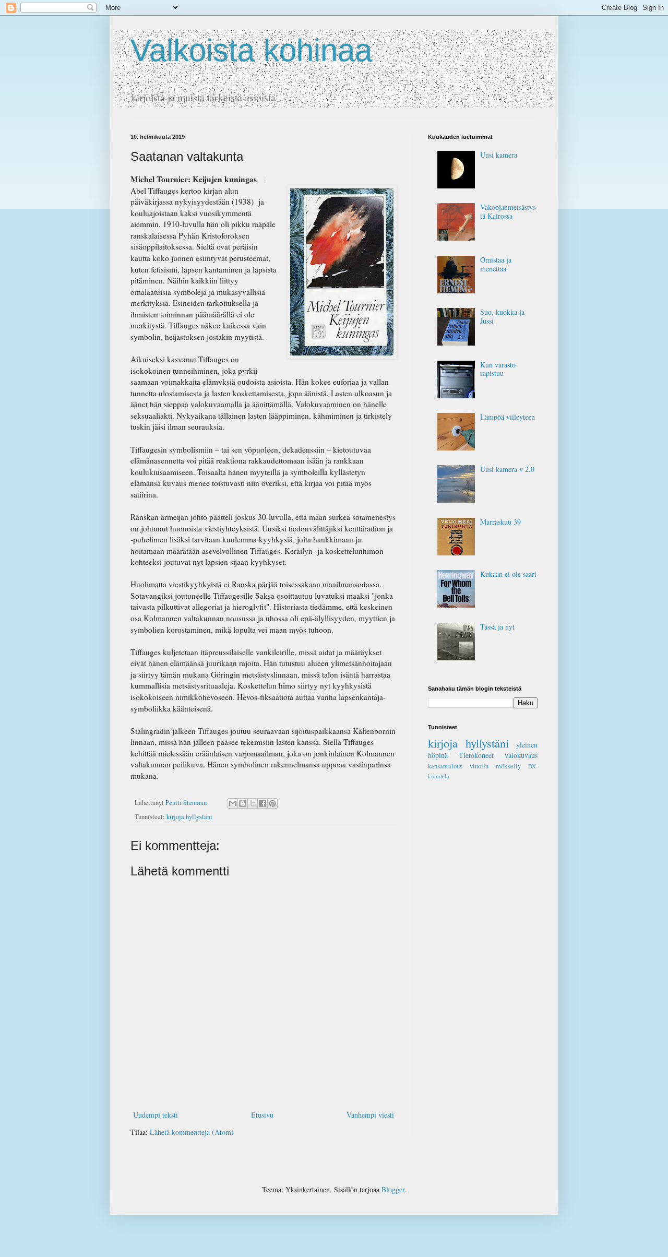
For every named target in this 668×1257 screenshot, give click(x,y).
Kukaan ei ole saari (508, 574)
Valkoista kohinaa (251, 50)
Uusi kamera (498, 155)
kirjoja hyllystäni (189, 816)
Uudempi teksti (155, 1115)
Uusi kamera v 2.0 (507, 469)
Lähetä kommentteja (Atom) (192, 1132)
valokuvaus (521, 755)
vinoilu (479, 766)
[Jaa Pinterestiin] (272, 803)
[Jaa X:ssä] (252, 803)
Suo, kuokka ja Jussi (502, 316)
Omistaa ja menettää (495, 264)
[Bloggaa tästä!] (242, 803)
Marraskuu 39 (500, 522)
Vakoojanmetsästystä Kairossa (507, 211)
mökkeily (508, 766)
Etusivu (262, 1115)
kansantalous (445, 766)
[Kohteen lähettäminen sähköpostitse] (233, 803)
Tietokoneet (476, 755)
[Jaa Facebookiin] (262, 803)
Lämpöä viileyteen (507, 417)
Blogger (392, 1189)
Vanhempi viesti (370, 1115)
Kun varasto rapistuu (498, 369)
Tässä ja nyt (497, 627)
